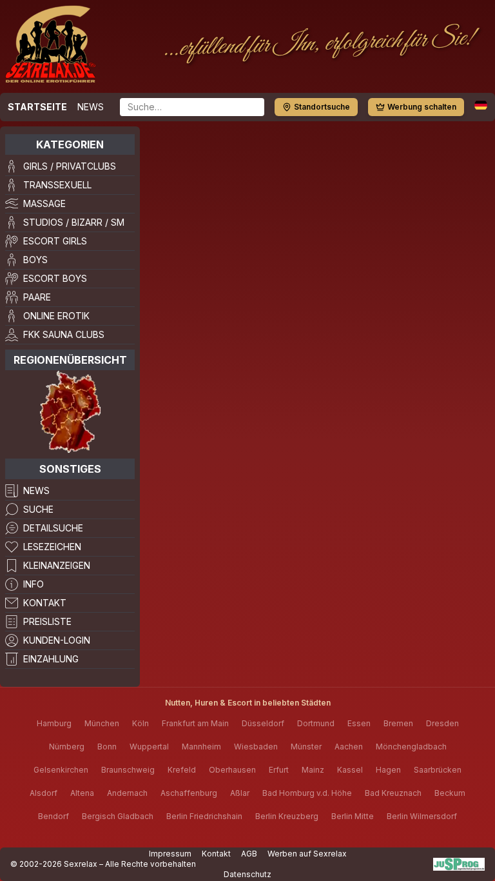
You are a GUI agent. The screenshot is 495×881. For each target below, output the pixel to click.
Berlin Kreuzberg (286, 816)
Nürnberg (66, 746)
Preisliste (47, 621)
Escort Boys (55, 278)
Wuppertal (149, 746)
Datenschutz (247, 874)
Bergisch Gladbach (117, 816)
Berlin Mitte (352, 816)
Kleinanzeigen (56, 565)
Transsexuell (57, 184)
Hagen (388, 770)
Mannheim (201, 746)
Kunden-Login (56, 640)
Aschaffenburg (188, 793)
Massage (44, 203)
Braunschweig (128, 770)
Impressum (170, 853)
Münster (306, 746)
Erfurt (279, 770)
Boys (35, 259)
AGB (249, 853)
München (101, 723)
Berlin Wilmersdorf (422, 816)
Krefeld (182, 770)
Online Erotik (56, 315)
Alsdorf (43, 793)
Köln (140, 723)
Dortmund (316, 723)
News (90, 106)
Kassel (350, 770)
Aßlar (239, 793)
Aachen (349, 746)
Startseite (37, 106)
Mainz (313, 770)
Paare (37, 297)
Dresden (442, 723)
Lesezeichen (52, 546)
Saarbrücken (437, 770)
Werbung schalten (421, 107)
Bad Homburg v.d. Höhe (307, 793)
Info (33, 584)
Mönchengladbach (411, 746)
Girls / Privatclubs (69, 166)
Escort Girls (55, 240)
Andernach (127, 793)
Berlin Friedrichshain (204, 816)
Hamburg (54, 723)
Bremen (398, 723)
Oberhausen (232, 770)
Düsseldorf (263, 723)
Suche (38, 509)
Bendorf (53, 816)
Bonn (107, 746)
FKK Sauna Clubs (63, 334)
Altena (82, 793)
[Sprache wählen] (480, 105)
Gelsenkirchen (61, 770)
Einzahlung (51, 658)
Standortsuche (322, 107)
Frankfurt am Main (195, 723)
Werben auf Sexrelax (307, 853)
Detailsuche (53, 527)
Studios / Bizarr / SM (73, 222)
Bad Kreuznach (393, 793)
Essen (359, 723)
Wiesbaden (256, 746)
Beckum (449, 793)
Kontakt (44, 602)
